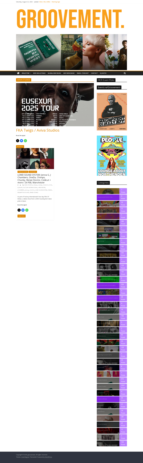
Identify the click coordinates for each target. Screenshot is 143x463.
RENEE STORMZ (34, 192)
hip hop (101, 317)
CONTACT (94, 73)
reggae (101, 405)
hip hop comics (104, 323)
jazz (99, 348)
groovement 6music (106, 279)
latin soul (101, 361)
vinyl (99, 443)
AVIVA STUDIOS (28, 185)
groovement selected (106, 304)
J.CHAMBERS (21, 190)
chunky (40, 185)
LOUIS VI (32, 190)
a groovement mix (105, 197)
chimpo (35, 185)
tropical (101, 437)
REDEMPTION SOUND (23, 192)
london (101, 374)
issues (100, 342)
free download (103, 266)
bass (99, 216)
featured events (22, 172)
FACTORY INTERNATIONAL (30, 187)
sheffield (101, 411)
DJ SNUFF (20, 187)
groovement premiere (107, 292)
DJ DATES (103, 73)
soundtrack (102, 424)
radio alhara (102, 399)
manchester (32, 172)
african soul (102, 203)
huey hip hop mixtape (106, 329)
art (99, 210)
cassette (101, 229)
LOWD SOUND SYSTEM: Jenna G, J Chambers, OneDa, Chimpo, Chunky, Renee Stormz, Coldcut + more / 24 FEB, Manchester (34, 178)
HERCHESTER (41, 187)
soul (99, 418)
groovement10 (104, 311)
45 (99, 191)
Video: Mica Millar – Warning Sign (49, 2)
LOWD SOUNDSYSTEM (41, 190)
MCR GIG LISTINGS (39, 73)
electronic (102, 247)
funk (99, 273)
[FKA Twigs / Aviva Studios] (55, 84)
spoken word (103, 430)
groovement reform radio (108, 298)
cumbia (101, 241)
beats (100, 222)
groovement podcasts (106, 285)
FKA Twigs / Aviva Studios (37, 130)
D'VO (50, 185)
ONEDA (50, 190)
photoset (101, 393)
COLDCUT (45, 185)
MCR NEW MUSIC (69, 73)
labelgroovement (105, 355)
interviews (102, 336)
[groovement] (18, 73)
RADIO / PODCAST (83, 73)
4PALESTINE (25, 73)
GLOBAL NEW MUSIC (54, 73)
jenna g (27, 190)
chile (100, 235)
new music (102, 386)
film (99, 260)
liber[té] (101, 367)
